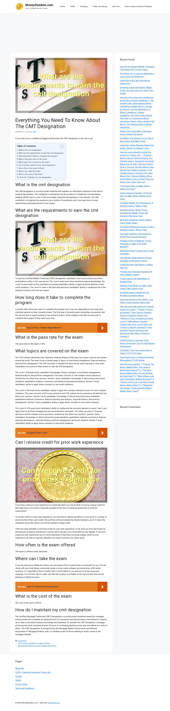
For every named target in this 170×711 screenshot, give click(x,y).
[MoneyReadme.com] (19, 6)
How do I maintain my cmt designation (35, 177)
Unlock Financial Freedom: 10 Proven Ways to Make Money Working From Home (136, 196)
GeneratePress (54, 703)
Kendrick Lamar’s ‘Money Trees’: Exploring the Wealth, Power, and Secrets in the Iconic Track (134, 213)
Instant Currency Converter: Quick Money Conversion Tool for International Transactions (137, 343)
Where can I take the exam (29, 171)
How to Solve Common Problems (138, 6)
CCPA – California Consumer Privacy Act (32, 672)
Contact (18, 676)
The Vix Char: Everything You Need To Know (34, 643)
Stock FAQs (22, 641)
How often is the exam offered (31, 168)
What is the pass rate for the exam (33, 159)
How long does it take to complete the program (38, 156)
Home (62, 6)
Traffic (72, 6)
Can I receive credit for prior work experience (37, 165)
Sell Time (116, 6)
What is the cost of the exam (31, 174)
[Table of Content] (62, 146)
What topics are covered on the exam (34, 162)
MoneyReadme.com (39, 5)
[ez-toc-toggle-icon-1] (60, 146)
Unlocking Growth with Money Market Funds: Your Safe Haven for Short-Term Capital (137, 90)
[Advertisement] (85, 31)
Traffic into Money (99, 6)
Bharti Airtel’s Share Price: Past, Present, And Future (37, 646)
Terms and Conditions (24, 688)
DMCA (18, 680)
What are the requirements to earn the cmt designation (41, 153)
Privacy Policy (21, 684)
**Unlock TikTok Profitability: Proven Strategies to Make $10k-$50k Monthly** (135, 244)
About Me (19, 668)
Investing (83, 6)
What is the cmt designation (30, 150)
